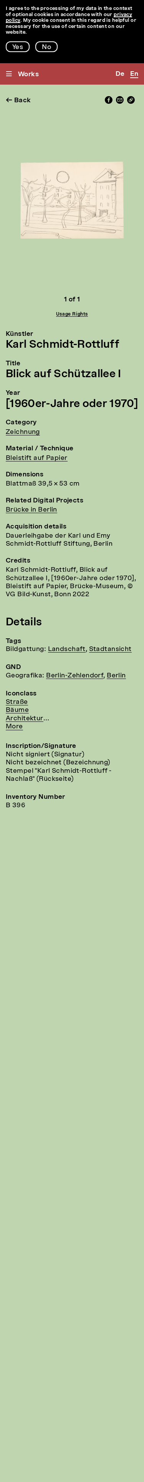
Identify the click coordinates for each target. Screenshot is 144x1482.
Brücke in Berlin (31, 510)
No (46, 47)
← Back (18, 100)
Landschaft (67, 649)
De (120, 74)
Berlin (116, 675)
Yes (17, 47)
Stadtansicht (110, 649)
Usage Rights (72, 314)
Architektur (24, 718)
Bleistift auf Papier (37, 458)
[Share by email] (120, 102)
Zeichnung (23, 432)
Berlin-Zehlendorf (74, 675)
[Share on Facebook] (109, 102)
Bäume (17, 710)
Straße (17, 702)
